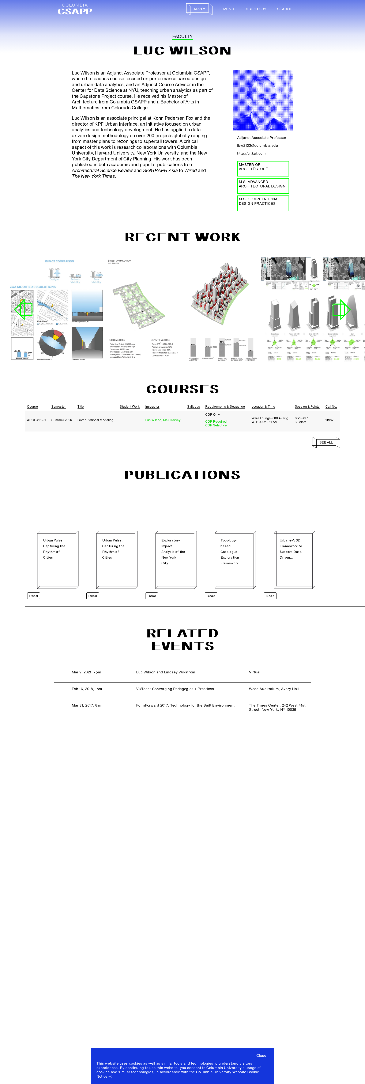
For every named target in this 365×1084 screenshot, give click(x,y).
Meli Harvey (172, 420)
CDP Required (216, 421)
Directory (255, 9)
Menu (228, 9)
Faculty (182, 36)
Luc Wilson (153, 420)
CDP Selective (216, 425)
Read (33, 596)
